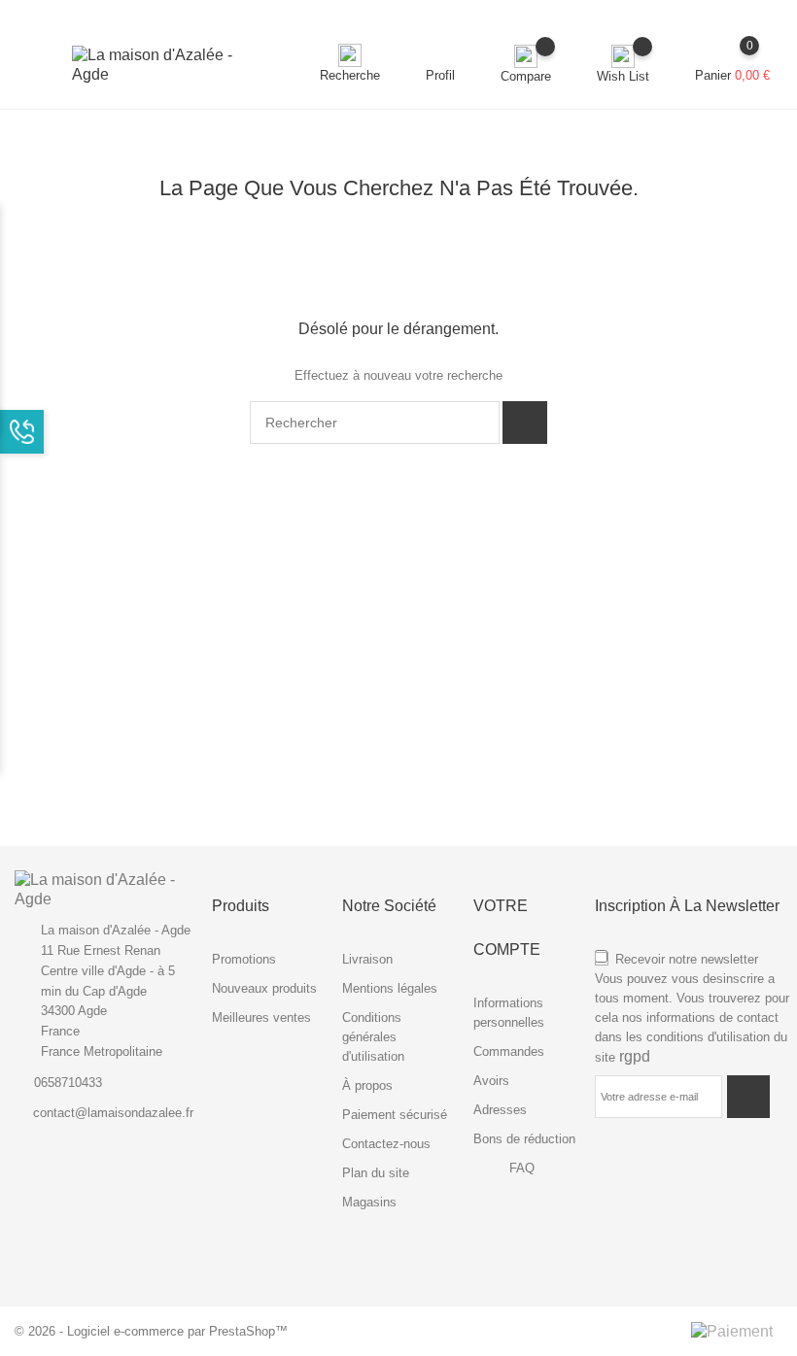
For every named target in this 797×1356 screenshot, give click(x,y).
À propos (367, 1085)
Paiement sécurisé (394, 1114)
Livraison (367, 959)
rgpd (634, 1056)
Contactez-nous (386, 1143)
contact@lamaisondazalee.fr (113, 1112)
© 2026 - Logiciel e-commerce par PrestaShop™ (151, 1331)
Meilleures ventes (261, 1017)
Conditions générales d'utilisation (373, 1037)
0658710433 (68, 1082)
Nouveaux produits (264, 988)
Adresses (500, 1109)
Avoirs (491, 1080)
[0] (732, 55)
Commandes (508, 1051)
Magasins (369, 1202)
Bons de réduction (524, 1139)
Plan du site (375, 1173)
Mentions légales (389, 988)
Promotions (244, 959)
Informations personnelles (508, 1013)
